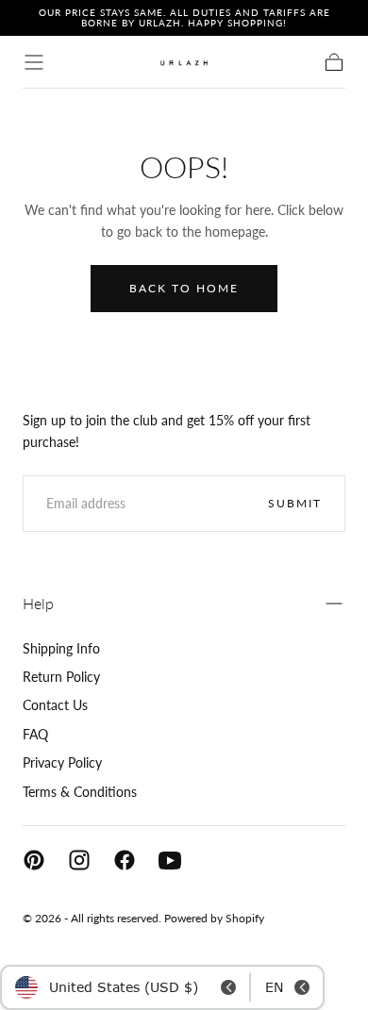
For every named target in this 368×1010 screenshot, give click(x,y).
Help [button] (38, 603)
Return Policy (61, 677)
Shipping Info (61, 648)
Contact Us (55, 705)
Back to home (184, 288)
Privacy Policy (62, 762)
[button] (34, 62)
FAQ (35, 734)
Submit (295, 503)
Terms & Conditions (80, 792)
